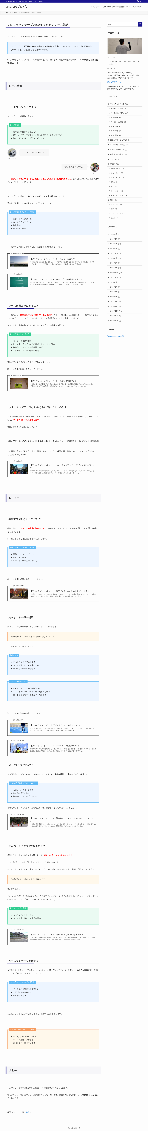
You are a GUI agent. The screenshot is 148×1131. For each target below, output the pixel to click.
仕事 (114, 209)
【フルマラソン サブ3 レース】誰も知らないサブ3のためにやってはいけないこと (63, 819)
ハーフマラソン (117, 177)
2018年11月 (115, 316)
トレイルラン (117, 191)
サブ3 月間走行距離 (119, 113)
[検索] (140, 1)
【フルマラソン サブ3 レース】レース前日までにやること (54, 381)
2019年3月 (115, 297)
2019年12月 (116, 273)
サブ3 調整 (116, 135)
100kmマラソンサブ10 (120, 140)
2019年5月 (115, 287)
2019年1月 (115, 306)
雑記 (113, 200)
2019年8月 (115, 282)
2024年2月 (115, 249)
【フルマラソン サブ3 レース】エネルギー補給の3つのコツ (54, 746)
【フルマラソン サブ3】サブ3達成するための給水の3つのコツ (56, 725)
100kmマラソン (117, 168)
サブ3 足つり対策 (118, 108)
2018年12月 (116, 311)
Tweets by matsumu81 (115, 336)
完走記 (114, 164)
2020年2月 (115, 263)
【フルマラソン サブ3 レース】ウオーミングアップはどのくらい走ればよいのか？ (62, 466)
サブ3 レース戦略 (118, 122)
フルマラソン (117, 173)
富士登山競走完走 (118, 154)
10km (114, 182)
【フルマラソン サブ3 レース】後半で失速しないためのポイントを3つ (59, 591)
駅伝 (114, 186)
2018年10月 (115, 321)
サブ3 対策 (116, 126)
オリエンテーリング (119, 195)
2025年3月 (115, 234)
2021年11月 (115, 253)
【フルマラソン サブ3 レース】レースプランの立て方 (52, 259)
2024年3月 (115, 244)
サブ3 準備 (116, 131)
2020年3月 (115, 258)
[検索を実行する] (140, 24)
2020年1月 (115, 268)
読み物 (114, 218)
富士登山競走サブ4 (118, 149)
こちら (27, 1112)
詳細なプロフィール (114, 82)
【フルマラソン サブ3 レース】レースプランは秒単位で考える (56, 279)
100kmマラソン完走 (119, 145)
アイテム (114, 159)
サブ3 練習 (116, 117)
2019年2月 (115, 301)
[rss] (137, 1)
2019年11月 (115, 277)
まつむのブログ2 (16, 6)
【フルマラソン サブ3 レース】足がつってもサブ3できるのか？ (56, 935)
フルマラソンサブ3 (119, 104)
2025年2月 (115, 239)
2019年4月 (115, 292)
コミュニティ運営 (118, 213)
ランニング (116, 204)
